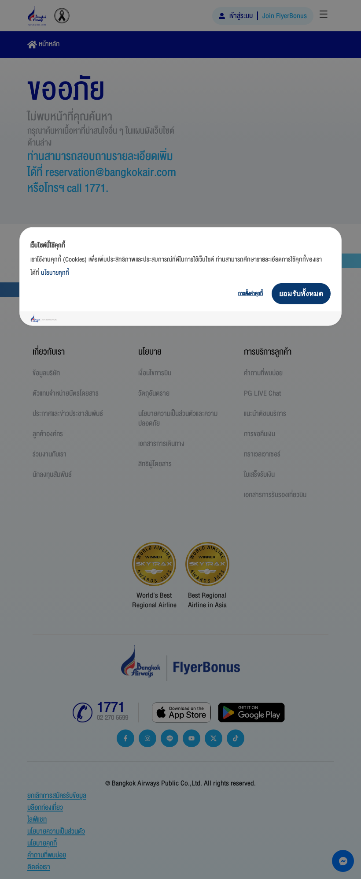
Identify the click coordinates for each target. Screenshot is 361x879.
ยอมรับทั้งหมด (301, 293)
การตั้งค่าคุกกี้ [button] (250, 293)
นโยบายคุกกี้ (55, 272)
